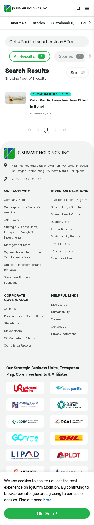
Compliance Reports (17, 345)
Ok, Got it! (47, 513)
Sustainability (62, 23)
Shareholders (13, 323)
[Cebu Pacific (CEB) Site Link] (69, 388)
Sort (74, 72)
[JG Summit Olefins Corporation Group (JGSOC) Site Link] (69, 404)
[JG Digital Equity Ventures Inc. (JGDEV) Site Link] (25, 421)
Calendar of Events (63, 258)
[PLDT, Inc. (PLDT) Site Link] (69, 455)
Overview (10, 309)
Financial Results (62, 244)
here (47, 499)
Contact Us (58, 326)
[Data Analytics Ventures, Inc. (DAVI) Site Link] (69, 421)
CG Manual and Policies (19, 338)
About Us (18, 23)
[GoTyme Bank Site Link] (25, 438)
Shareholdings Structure (67, 207)
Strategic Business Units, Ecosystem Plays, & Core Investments (21, 232)
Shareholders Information (68, 214)
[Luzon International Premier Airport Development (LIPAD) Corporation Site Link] (25, 455)
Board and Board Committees (23, 316)
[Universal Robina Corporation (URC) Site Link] (25, 388)
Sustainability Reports (65, 236)
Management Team (17, 245)
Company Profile (15, 200)
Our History (11, 219)
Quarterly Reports (62, 222)
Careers (56, 319)
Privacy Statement (63, 334)
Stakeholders (13, 331)
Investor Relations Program (69, 200)
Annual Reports (61, 229)
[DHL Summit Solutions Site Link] (69, 438)
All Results (28, 56)
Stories (39, 23)
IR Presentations (62, 251)
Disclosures (59, 304)
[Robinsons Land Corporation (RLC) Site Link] (25, 404)
